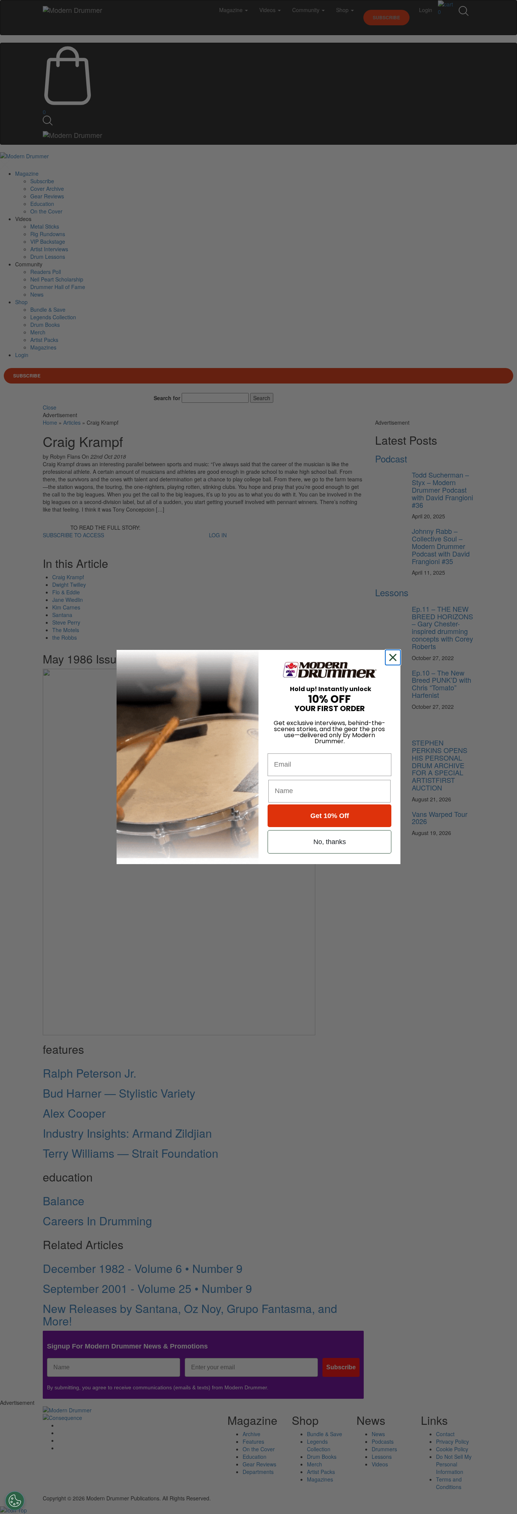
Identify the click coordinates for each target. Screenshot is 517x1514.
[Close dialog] (394, 657)
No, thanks (329, 842)
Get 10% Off (329, 816)
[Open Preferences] (14, 1500)
